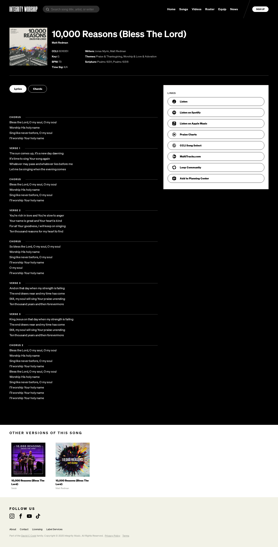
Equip (222, 9)
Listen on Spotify (190, 112)
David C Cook (28, 535)
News (234, 9)
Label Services (54, 529)
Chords (37, 89)
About (12, 529)
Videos (196, 9)
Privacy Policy (112, 535)
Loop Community (190, 167)
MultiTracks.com (190, 156)
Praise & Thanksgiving (109, 56)
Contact (24, 529)
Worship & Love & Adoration (140, 56)
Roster (209, 9)
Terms (125, 535)
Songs (183, 9)
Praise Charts (188, 134)
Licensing (37, 529)
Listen (183, 101)
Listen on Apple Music (193, 123)
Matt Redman (60, 42)
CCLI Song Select (190, 145)
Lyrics (18, 89)
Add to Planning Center (194, 178)
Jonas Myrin (102, 51)
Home (171, 9)
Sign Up (260, 9)
